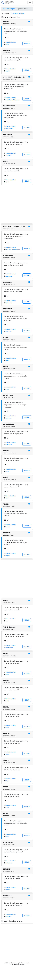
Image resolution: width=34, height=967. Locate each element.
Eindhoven (8, 302)
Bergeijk (7, 71)
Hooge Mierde (9, 128)
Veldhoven (8, 155)
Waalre (7, 754)
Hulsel (7, 674)
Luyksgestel (8, 276)
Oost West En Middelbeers (12, 100)
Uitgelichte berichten (17, 13)
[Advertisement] (17, 205)
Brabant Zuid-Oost (11, 42)
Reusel (7, 389)
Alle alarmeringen (9, 9)
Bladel (7, 44)
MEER (26, 43)
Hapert (7, 360)
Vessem (7, 527)
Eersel (7, 182)
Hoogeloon (8, 418)
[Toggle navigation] (30, 2)
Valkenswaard (9, 647)
